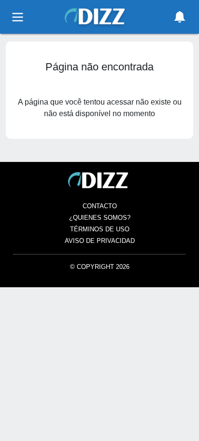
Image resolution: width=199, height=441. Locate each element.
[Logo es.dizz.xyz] (96, 16)
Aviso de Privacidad (100, 240)
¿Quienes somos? (99, 217)
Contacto (100, 206)
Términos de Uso (99, 229)
